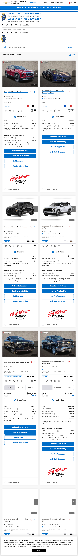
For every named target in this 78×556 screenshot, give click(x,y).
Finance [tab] (20, 387)
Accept (39, 550)
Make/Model (7, 25)
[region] (20, 414)
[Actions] (34, 92)
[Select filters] (70, 54)
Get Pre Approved (20, 161)
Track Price (21, 117)
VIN (16, 25)
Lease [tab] (30, 387)
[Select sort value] (73, 54)
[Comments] (32, 110)
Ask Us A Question (20, 166)
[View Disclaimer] (21, 111)
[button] (36, 73)
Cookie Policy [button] (7, 546)
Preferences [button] (46, 546)
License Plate (25, 25)
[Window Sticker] (35, 110)
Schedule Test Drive (20, 151)
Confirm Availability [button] (20, 156)
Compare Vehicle (13, 189)
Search (70, 47)
